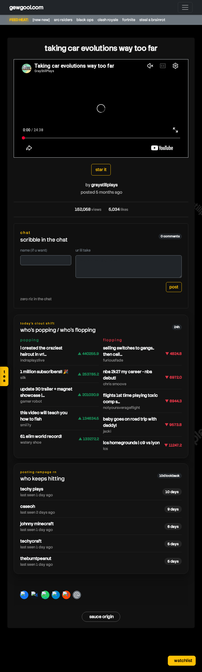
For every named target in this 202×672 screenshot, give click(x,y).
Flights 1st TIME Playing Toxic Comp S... (130, 398)
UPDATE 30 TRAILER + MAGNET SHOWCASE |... (46, 392)
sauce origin (101, 616)
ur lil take (82, 250)
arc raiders (63, 19)
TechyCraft (31, 541)
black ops (85, 19)
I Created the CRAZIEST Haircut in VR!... (41, 351)
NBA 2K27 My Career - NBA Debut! (127, 375)
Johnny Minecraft (37, 523)
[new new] (41, 19)
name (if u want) (33, 250)
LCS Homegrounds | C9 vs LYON (131, 442)
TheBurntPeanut (35, 558)
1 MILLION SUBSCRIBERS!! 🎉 (44, 371)
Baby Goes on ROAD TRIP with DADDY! (129, 422)
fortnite (128, 19)
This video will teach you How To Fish (43, 416)
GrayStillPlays (104, 185)
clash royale (108, 19)
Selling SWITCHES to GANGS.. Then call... (128, 351)
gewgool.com (26, 7)
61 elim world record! (41, 436)
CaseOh (27, 506)
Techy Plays (31, 489)
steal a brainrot (152, 19)
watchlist (182, 660)
